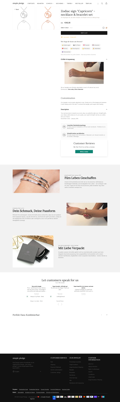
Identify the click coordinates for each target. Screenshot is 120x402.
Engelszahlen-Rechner (34, 389)
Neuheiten (40, 3)
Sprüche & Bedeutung (55, 389)
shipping (53, 364)
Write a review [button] (84, 152)
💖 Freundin (86, 45)
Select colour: (67, 28)
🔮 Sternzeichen (66, 52)
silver (103, 28)
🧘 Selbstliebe (96, 48)
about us (90, 364)
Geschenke (59, 3)
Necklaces (72, 375)
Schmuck (49, 3)
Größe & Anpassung (68, 59)
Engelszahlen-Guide (23, 389)
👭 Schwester (95, 45)
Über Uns (89, 3)
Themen (69, 3)
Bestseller (79, 3)
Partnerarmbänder (40, 392)
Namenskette (21, 392)
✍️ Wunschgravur (75, 48)
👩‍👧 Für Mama (76, 45)
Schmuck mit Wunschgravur (52, 392)
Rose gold (106, 28)
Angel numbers (73, 364)
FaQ (52, 362)
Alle (70, 380)
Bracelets (72, 372)
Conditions (91, 374)
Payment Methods (56, 367)
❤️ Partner (65, 48)
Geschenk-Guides (66, 389)
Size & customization (56, 370)
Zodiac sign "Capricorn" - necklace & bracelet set (24, 340)
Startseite (31, 3)
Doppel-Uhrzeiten (45, 389)
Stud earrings (73, 378)
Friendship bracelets (75, 362)
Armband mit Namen (30, 392)
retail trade (91, 377)
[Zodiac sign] (13, 345)
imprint (90, 372)
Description (65, 109)
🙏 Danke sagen (66, 45)
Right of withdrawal (93, 369)
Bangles (71, 370)
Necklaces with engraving (76, 383)
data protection (92, 366)
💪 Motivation (86, 48)
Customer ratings (55, 372)
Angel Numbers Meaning (76, 367)
